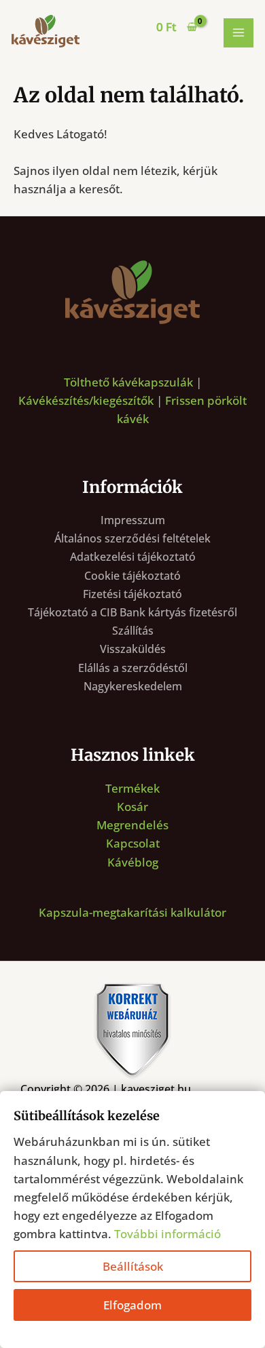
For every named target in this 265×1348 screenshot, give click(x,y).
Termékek (132, 788)
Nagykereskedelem (133, 686)
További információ (167, 1234)
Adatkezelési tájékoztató (133, 556)
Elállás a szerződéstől (133, 667)
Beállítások (133, 1266)
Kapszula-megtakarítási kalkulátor (132, 912)
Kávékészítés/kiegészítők (86, 400)
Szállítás (133, 630)
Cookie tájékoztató (132, 575)
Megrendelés (132, 825)
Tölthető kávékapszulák (128, 382)
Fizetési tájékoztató (132, 594)
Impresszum (133, 520)
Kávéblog (132, 862)
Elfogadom (132, 1305)
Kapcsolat (133, 843)
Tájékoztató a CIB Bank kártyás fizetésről (132, 612)
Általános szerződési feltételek (132, 538)
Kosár (132, 806)
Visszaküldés (133, 648)
